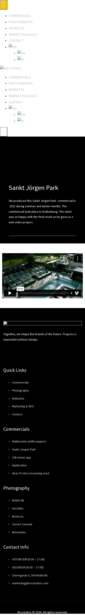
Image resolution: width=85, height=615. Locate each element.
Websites (16, 28)
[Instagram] (24, 351)
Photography (21, 22)
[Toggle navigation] (3, 5)
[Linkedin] (40, 351)
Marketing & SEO (23, 34)
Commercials (20, 15)
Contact (16, 40)
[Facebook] (8, 351)
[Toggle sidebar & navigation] (3, 132)
